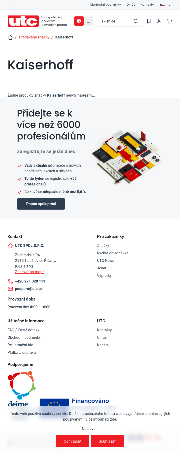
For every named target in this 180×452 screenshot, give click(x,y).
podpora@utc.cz (28, 288)
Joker (101, 268)
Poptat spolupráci (41, 204)
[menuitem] (88, 21)
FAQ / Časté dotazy (23, 330)
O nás (131, 5)
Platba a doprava (22, 352)
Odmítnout (72, 441)
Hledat (136, 21)
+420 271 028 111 (30, 281)
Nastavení (90, 428)
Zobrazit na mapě (29, 272)
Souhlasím (107, 441)
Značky (103, 245)
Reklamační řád (20, 345)
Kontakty (147, 5)
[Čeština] (165, 5)
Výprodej (104, 275)
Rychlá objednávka (112, 253)
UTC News (105, 260)
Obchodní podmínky (105, 5)
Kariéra (103, 345)
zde (113, 419)
